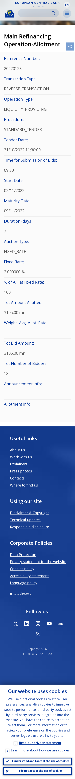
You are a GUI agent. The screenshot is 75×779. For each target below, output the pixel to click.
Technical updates (25, 520)
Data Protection (23, 555)
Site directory (22, 593)
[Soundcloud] (60, 623)
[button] (67, 5)
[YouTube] (49, 623)
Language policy (23, 583)
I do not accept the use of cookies (40, 771)
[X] (15, 623)
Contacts (17, 478)
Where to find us (24, 485)
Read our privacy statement (40, 743)
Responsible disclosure (29, 527)
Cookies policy (22, 569)
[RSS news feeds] (38, 634)
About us (17, 450)
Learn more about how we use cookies (40, 750)
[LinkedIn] (27, 623)
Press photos (21, 471)
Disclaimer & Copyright (29, 513)
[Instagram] (38, 623)
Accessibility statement (29, 576)
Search (53, 13)
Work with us (21, 457)
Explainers (18, 464)
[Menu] (67, 13)
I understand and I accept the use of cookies (40, 761)
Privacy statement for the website (38, 562)
